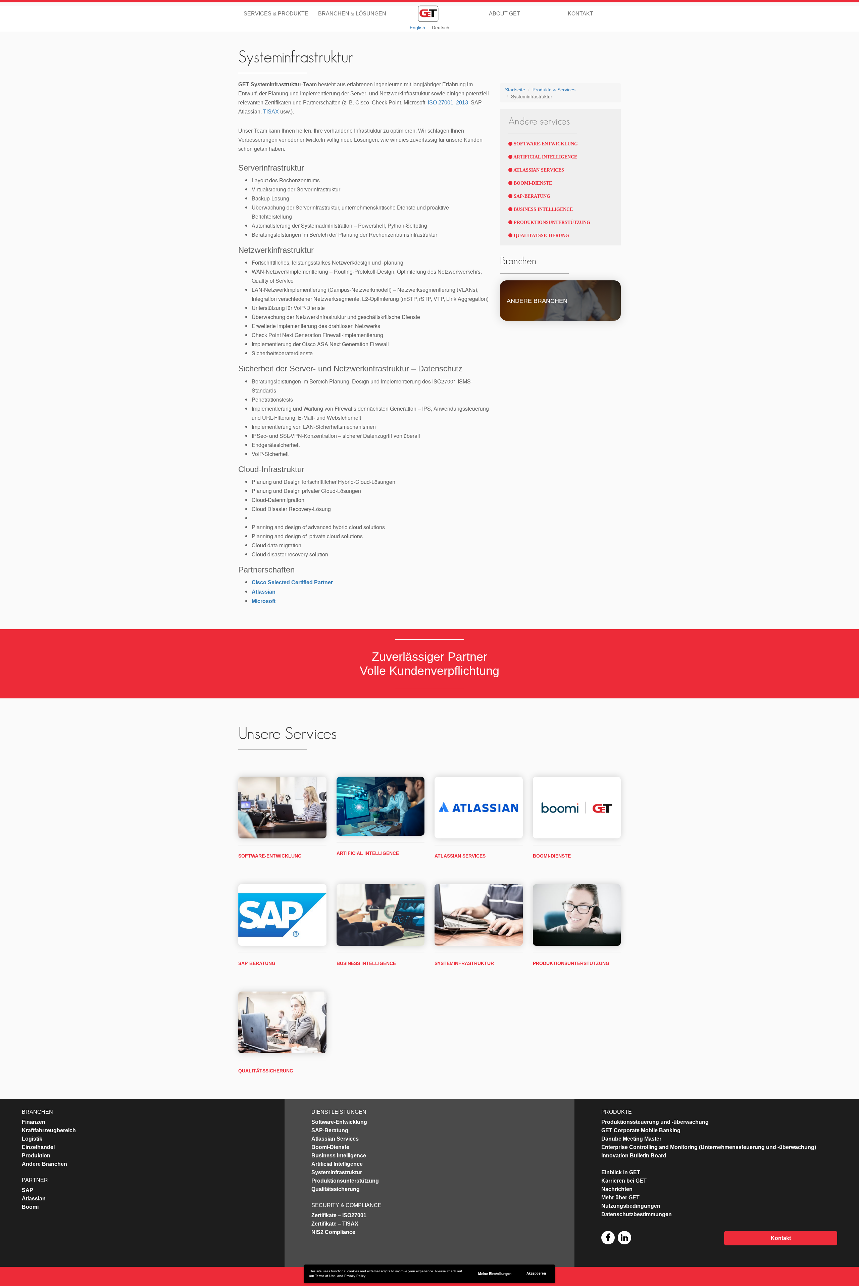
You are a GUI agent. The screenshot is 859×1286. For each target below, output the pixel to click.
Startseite (515, 89)
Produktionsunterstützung (551, 222)
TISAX (271, 111)
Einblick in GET (620, 1172)
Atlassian (263, 592)
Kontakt (580, 13)
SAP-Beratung (531, 196)
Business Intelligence (542, 209)
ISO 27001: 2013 (448, 102)
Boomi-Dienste (532, 183)
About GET (504, 13)
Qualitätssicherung (540, 235)
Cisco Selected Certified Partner (292, 582)
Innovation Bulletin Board (633, 1155)
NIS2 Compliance (333, 1232)
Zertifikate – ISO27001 (338, 1215)
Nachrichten (617, 1189)
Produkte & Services (554, 89)
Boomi (30, 1207)
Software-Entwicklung (545, 143)
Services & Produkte (276, 13)
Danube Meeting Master (631, 1139)
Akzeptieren (536, 1273)
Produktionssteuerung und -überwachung (655, 1122)
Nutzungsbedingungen (630, 1206)
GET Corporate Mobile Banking (640, 1130)
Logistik (32, 1139)
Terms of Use (325, 1276)
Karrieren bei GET (624, 1181)
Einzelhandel (38, 1147)
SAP (27, 1190)
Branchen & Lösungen (352, 13)
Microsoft (263, 601)
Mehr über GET (620, 1197)
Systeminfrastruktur (464, 963)
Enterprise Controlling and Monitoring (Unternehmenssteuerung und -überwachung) (708, 1147)
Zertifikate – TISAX (334, 1224)
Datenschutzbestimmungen (636, 1214)
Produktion (36, 1155)
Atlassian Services (538, 170)
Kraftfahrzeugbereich (49, 1130)
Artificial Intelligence (544, 156)
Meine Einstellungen (494, 1273)
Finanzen (33, 1122)
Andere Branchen (44, 1164)
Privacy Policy (354, 1276)
